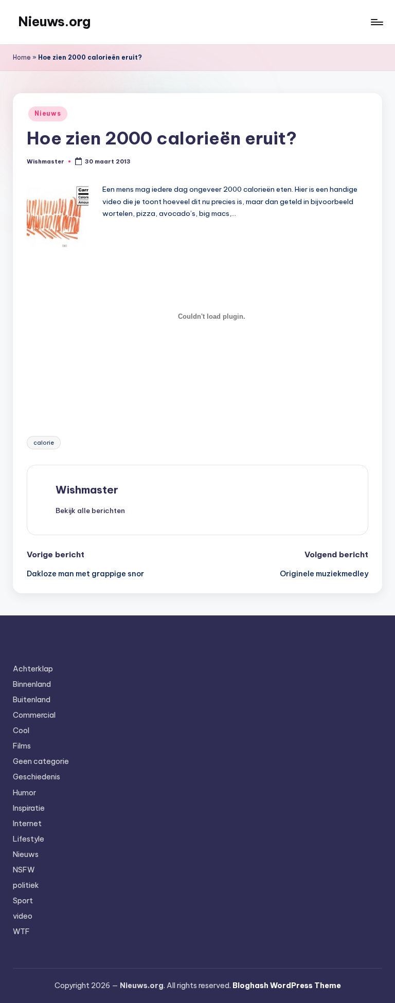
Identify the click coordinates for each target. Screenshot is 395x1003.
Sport (23, 900)
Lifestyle (28, 839)
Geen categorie (41, 761)
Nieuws (47, 113)
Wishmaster (87, 489)
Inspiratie (29, 808)
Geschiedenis (36, 776)
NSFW (23, 869)
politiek (26, 885)
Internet (27, 823)
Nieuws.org (54, 21)
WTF (21, 931)
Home (22, 57)
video (22, 916)
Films (22, 746)
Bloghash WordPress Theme (286, 985)
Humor (24, 792)
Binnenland (32, 684)
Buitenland (31, 699)
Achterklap (33, 668)
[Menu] (376, 22)
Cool (21, 730)
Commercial (34, 715)
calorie (43, 442)
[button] (90, 510)
